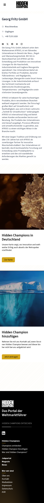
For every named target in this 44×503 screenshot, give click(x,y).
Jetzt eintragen (11, 356)
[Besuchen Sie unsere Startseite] (22, 403)
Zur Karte (8, 259)
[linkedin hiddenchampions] (22, 433)
